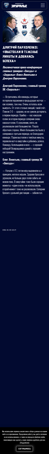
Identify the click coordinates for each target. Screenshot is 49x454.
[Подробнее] (24, 442)
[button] (42, 5)
